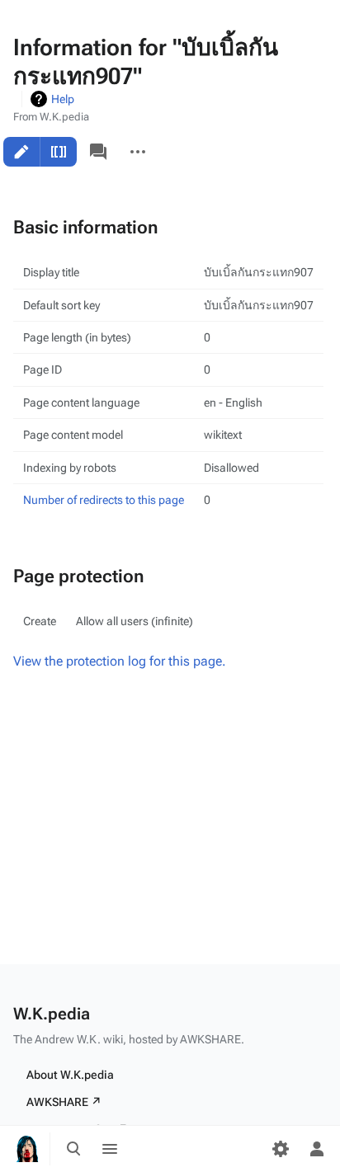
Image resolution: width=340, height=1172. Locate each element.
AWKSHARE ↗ (64, 1101)
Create (21, 152)
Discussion (98, 152)
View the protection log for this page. (119, 661)
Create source (58, 152)
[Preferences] (280, 1148)
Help (62, 99)
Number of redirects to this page (103, 499)
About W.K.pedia (70, 1074)
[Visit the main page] (26, 1148)
